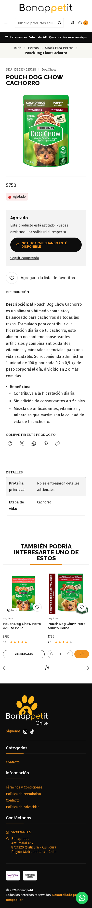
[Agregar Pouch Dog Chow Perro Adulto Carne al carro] (81, 654)
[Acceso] (73, 22)
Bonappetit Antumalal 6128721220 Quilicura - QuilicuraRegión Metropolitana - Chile (33, 845)
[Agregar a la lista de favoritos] (37, 607)
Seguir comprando (24, 258)
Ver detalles (24, 653)
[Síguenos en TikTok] (32, 731)
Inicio (18, 48)
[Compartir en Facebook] (10, 443)
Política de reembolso (23, 794)
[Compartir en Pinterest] (45, 443)
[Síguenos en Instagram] (25, 731)
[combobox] (39, 23)
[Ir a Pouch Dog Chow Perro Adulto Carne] (68, 594)
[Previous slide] (5, 668)
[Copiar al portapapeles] (57, 443)
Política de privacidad (22, 807)
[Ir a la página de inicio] (46, 9)
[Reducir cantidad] (51, 654)
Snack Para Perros (59, 48)
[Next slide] (87, 668)
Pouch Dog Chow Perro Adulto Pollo (22, 626)
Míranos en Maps (75, 37)
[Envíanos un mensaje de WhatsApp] (82, 898)
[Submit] (59, 23)
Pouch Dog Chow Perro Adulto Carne (67, 626)
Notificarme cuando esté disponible (44, 244)
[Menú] (6, 22)
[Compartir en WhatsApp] (34, 443)
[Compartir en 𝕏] (22, 443)
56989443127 (21, 832)
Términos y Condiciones (24, 787)
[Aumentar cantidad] (69, 654)
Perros (33, 48)
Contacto (13, 762)
